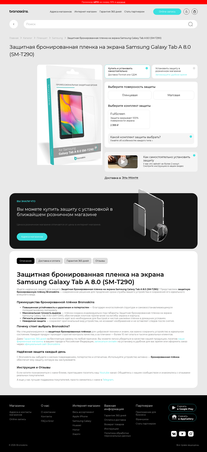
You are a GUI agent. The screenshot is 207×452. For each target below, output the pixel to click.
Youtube (104, 372)
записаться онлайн (105, 341)
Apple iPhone (80, 416)
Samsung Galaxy (82, 421)
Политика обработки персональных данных (117, 434)
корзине (121, 2)
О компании (48, 412)
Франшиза (142, 419)
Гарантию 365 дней (35, 338)
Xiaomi (76, 434)
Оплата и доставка (115, 420)
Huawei (77, 425)
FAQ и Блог (47, 421)
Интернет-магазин (85, 11)
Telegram (108, 379)
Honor (76, 429)
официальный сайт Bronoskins (42, 344)
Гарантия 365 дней (111, 11)
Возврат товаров (114, 424)
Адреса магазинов (61, 11)
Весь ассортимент (83, 412)
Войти (186, 12)
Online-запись (167, 11)
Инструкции (111, 428)
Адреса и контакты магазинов (20, 413)
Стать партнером (134, 11)
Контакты (46, 416)
